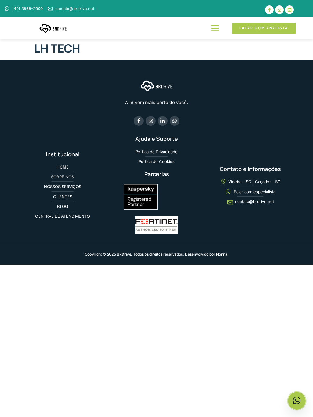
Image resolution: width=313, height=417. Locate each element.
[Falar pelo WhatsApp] (297, 401)
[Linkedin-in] (163, 121)
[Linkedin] (289, 9)
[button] (214, 28)
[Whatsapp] (174, 121)
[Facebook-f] (269, 9)
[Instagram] (279, 9)
